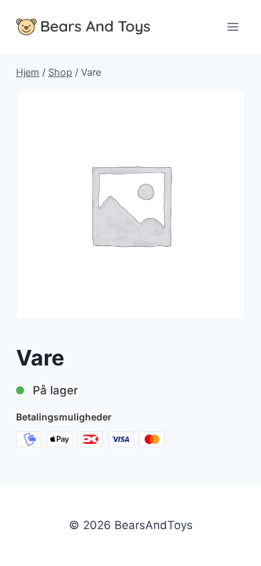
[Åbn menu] (232, 26)
